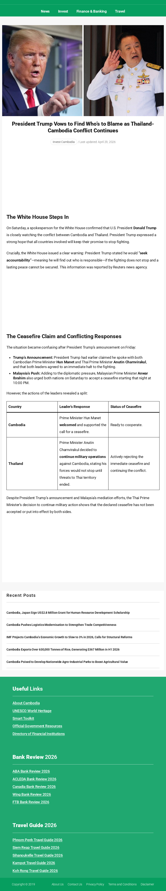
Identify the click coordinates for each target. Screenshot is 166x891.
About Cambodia (26, 703)
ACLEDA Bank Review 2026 (34, 779)
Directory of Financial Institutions (39, 734)
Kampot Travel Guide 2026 (34, 863)
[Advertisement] (83, 180)
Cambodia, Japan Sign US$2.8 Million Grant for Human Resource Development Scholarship (68, 612)
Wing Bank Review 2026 (32, 794)
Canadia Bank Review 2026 (34, 786)
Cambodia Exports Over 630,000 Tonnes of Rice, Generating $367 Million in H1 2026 (63, 649)
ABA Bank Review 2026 (31, 771)
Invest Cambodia (64, 142)
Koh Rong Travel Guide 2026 (35, 870)
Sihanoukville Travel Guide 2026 (38, 855)
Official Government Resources (37, 726)
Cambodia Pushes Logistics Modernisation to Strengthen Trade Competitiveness (61, 624)
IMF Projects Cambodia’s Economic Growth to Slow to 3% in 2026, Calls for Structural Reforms (69, 637)
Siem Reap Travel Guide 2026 (36, 847)
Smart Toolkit (23, 718)
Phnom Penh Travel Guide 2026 (37, 840)
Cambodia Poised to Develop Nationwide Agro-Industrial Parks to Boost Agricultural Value (67, 662)
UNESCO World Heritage (32, 711)
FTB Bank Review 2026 (31, 802)
